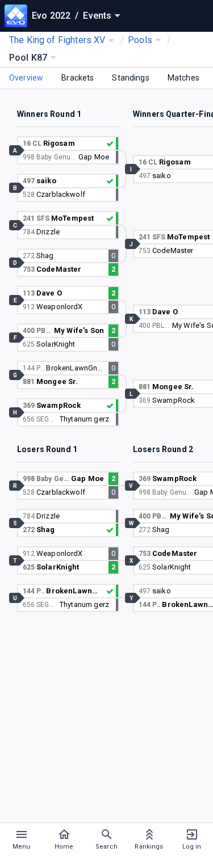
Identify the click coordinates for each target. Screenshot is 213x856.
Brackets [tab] (77, 77)
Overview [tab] (26, 77)
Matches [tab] (183, 77)
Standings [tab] (130, 77)
